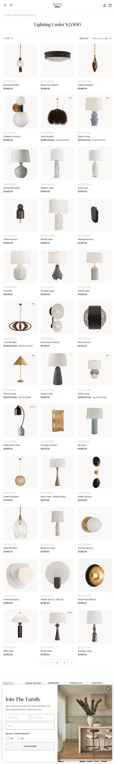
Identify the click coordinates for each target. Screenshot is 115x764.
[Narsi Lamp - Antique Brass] (57, 472)
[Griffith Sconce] (94, 472)
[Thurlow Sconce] (94, 523)
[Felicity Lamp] (57, 215)
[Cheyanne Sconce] (20, 112)
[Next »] (71, 662)
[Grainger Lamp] (94, 626)
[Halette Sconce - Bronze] (57, 575)
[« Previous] (43, 662)
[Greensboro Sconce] (57, 317)
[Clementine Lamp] (20, 163)
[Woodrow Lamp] (57, 523)
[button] (13, 681)
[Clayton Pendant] (94, 60)
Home (7, 15)
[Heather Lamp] (57, 163)
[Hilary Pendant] (20, 523)
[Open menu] (6, 5)
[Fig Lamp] (20, 266)
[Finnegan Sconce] (57, 420)
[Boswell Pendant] (20, 60)
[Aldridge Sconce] (94, 215)
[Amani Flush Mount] (94, 575)
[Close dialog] (108, 688)
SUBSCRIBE (30, 746)
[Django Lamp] (57, 369)
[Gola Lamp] (94, 163)
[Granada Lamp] (57, 266)
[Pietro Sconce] (94, 317)
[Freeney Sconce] (20, 575)
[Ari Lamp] (94, 420)
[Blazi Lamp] (20, 626)
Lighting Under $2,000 (24, 15)
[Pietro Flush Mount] (57, 60)
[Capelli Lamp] (94, 266)
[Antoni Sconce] (20, 215)
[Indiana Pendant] (20, 472)
